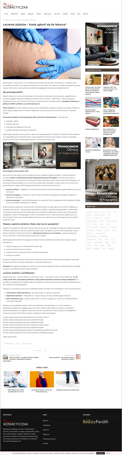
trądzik (107, 242)
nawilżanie (113, 227)
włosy (96, 245)
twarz (113, 242)
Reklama (45, 421)
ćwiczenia (110, 248)
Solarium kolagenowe (92, 129)
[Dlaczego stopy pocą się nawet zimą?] (68, 379)
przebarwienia (103, 236)
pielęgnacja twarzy (91, 236)
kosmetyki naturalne (92, 221)
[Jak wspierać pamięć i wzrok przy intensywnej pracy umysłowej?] (42, 379)
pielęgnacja (89, 233)
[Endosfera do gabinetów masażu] (93, 142)
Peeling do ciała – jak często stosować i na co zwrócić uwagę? (110, 88)
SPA (112, 239)
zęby (104, 248)
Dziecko (85, 14)
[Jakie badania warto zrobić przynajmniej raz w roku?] (16, 379)
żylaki (17, 343)
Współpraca (46, 425)
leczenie (94, 224)
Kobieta (65, 14)
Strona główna (7, 20)
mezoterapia (104, 227)
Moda (73, 14)
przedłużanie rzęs (91, 239)
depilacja (88, 215)
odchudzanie (89, 230)
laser (87, 224)
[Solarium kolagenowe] (93, 121)
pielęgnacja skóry (100, 233)
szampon (88, 242)
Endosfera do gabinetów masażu (92, 151)
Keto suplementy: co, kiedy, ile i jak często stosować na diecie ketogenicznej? (109, 131)
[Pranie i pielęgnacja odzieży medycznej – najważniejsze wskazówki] (111, 102)
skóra (106, 239)
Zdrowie (30, 14)
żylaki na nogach (27, 343)
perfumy (114, 230)
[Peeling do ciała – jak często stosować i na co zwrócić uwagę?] (111, 79)
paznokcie (99, 230)
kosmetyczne (97, 218)
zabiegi (109, 245)
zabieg (102, 245)
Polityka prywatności (49, 439)
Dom (78, 14)
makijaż (102, 224)
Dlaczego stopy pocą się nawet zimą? (67, 390)
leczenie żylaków (8, 343)
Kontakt (45, 443)
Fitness (38, 14)
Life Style (57, 14)
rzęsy (100, 239)
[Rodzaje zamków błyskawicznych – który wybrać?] (93, 102)
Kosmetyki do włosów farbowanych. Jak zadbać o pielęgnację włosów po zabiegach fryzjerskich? (111, 152)
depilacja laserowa (99, 215)
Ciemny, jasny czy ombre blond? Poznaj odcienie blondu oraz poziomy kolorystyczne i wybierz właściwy (93, 90)
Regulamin (46, 434)
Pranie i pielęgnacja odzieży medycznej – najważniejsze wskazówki (111, 111)
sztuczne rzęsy (98, 242)
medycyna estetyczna (92, 227)
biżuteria (88, 212)
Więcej (108, 453)
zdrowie (88, 248)
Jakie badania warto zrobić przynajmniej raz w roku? (16, 391)
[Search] (118, 14)
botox (96, 212)
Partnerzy (46, 430)
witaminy (88, 245)
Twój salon (47, 14)
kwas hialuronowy (112, 221)
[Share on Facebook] (47, 350)
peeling (107, 230)
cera (109, 212)
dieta (109, 215)
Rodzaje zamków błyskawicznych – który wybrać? (92, 111)
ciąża (115, 212)
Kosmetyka (14, 14)
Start (6, 14)
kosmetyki (106, 218)
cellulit (103, 212)
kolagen (88, 218)
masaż (108, 224)
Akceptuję (101, 453)
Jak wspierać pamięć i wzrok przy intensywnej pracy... (42, 391)
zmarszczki (97, 248)
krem (102, 221)
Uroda (23, 14)
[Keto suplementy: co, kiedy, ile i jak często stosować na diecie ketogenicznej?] (111, 121)
